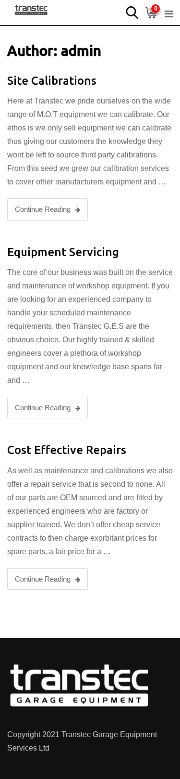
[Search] (132, 12)
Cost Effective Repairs (66, 449)
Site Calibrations (51, 80)
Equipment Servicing (63, 252)
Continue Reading (43, 209)
